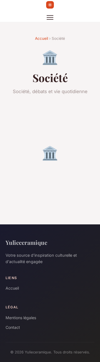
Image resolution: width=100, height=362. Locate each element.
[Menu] (50, 17)
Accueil (41, 38)
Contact (13, 327)
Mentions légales (21, 317)
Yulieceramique (26, 242)
